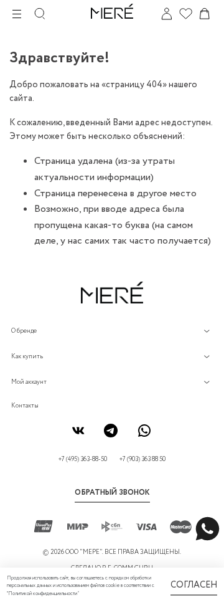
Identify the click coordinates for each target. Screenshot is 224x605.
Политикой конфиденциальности (42, 594)
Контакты (25, 406)
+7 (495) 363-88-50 (82, 459)
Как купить (27, 356)
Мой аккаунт (29, 382)
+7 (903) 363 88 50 (142, 459)
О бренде (24, 331)
